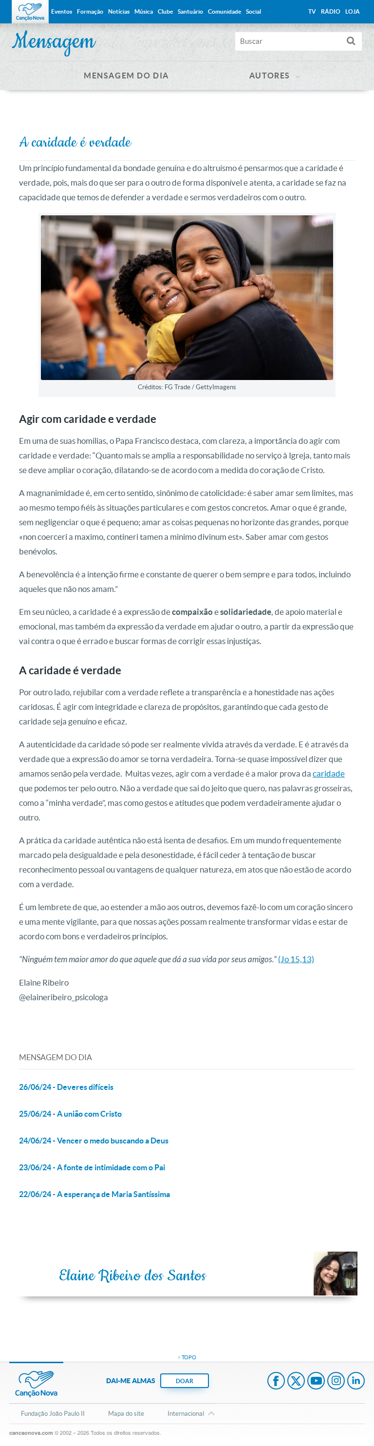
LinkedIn (356, 1381)
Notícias (119, 11)
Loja (352, 11)
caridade (329, 773)
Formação (90, 11)
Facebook (276, 1381)
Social (253, 11)
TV (312, 11)
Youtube (316, 1381)
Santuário (190, 11)
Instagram (336, 1381)
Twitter (296, 1381)
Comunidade (224, 11)
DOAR (184, 1381)
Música (143, 11)
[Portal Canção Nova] (30, 11)
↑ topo (187, 1357)
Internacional (186, 1413)
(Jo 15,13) (296, 959)
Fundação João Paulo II (53, 1413)
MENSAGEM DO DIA (126, 75)
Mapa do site (126, 1413)
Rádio (330, 11)
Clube (165, 11)
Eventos (61, 11)
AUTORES (269, 75)
